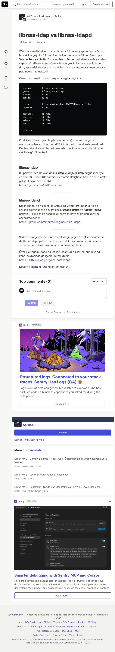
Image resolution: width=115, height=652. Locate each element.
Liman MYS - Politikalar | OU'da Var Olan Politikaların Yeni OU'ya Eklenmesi (57, 488)
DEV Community (15, 614)
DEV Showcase (69, 626)
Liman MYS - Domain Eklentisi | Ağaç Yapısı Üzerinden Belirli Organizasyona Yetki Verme (60, 462)
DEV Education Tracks (73, 622)
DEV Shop (67, 631)
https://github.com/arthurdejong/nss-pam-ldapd (50, 222)
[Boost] (6, 87)
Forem (23, 639)
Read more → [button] (62, 595)
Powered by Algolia (62, 4)
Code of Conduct (54, 312)
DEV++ (47, 622)
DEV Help (92, 622)
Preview (47, 302)
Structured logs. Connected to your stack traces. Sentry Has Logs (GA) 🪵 (60, 379)
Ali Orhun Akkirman (38, 16)
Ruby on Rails (51, 642)
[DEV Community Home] (5, 4)
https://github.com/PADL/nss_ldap (40, 185)
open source (39, 639)
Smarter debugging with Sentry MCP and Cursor (56, 575)
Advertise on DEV (25, 626)
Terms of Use (75, 635)
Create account (101, 4)
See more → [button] (62, 403)
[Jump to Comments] (6, 65)
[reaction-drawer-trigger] (6, 53)
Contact (92, 626)
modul (41, 42)
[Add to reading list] (6, 77)
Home (19, 622)
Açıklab (59, 16)
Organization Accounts (48, 626)
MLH (77, 631)
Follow (63, 432)
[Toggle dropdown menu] (109, 325)
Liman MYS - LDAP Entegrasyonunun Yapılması (41, 476)
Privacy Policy (59, 635)
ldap (23, 42)
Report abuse (73, 312)
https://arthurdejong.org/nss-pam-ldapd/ (45, 260)
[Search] (14, 4)
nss (31, 42)
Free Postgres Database (47, 631)
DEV (69, 639)
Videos (56, 622)
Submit (32, 302)
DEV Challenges (33, 622)
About (83, 626)
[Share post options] (6, 98)
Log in (83, 4)
